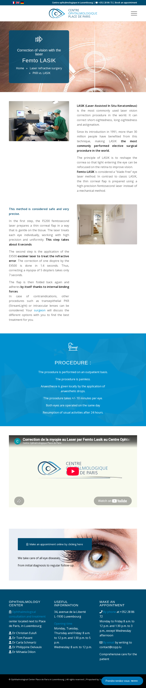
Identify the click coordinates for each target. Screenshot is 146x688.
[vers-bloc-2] (107, 224)
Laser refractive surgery (46, 68)
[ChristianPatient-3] (39, 121)
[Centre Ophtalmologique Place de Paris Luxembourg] (73, 13)
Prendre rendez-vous (118, 680)
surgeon (39, 310)
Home (20, 68)
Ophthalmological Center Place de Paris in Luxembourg (37, 679)
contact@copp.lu (110, 647)
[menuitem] (132, 13)
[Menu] (132, 13)
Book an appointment (126, 2)
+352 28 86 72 (105, 2)
